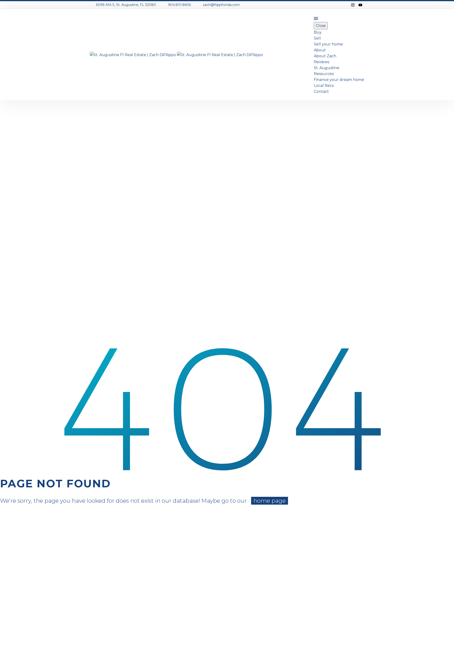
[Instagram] (353, 5)
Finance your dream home (339, 79)
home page (269, 500)
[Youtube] (360, 5)
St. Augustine (326, 68)
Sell (317, 38)
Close (321, 25)
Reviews (321, 62)
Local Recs (324, 85)
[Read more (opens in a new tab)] (123, 5)
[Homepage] (176, 54)
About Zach (325, 56)
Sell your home (328, 44)
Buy (318, 32)
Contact (321, 91)
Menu (316, 18)
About (320, 50)
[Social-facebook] (345, 5)
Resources (324, 73)
